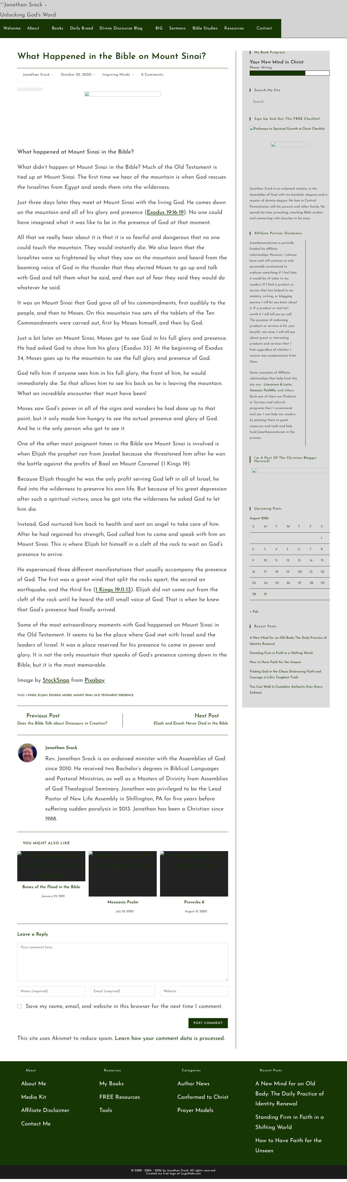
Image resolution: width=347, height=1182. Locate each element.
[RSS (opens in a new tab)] (336, 9)
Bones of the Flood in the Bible (51, 887)
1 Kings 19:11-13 (113, 590)
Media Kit (33, 1097)
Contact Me (36, 1124)
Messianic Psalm (122, 902)
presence (126, 695)
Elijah (43, 695)
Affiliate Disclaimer (45, 1110)
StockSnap (56, 680)
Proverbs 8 (194, 902)
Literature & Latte (278, 384)
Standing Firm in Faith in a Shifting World (281, 653)
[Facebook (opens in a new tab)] (320, 9)
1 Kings (31, 695)
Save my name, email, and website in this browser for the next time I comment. (124, 1006)
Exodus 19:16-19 (165, 212)
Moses (67, 695)
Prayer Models (195, 1110)
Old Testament (105, 695)
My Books (111, 1084)
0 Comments (152, 75)
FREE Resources (119, 1097)
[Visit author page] (27, 752)
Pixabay (95, 680)
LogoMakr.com (191, 1173)
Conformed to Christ (202, 1097)
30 (254, 594)
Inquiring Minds (116, 75)
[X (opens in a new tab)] (311, 9)
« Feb (254, 611)
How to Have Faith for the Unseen (275, 662)
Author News (193, 1084)
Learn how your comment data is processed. (170, 1038)
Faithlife (270, 390)
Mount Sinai (82, 695)
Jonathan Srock (36, 75)
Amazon (256, 390)
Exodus (55, 695)
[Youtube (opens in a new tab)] (328, 9)
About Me (33, 1084)
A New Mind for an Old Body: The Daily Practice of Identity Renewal (289, 1094)
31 (265, 594)
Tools (105, 1110)
